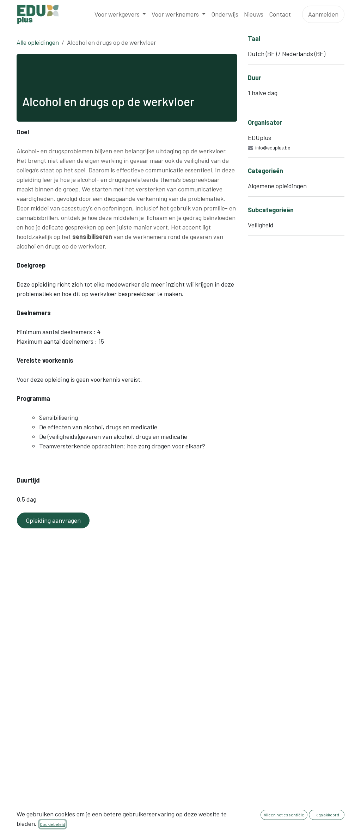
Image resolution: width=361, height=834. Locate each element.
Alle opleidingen (38, 42)
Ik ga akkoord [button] (326, 814)
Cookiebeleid (52, 824)
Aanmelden (323, 14)
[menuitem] (120, 14)
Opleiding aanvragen (53, 520)
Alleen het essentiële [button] (284, 814)
